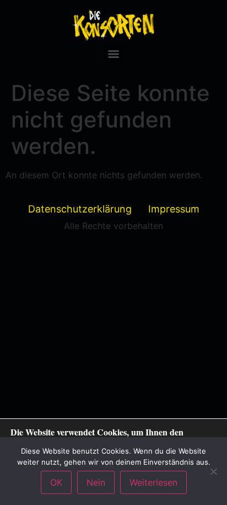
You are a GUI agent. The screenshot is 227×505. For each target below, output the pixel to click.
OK (56, 482)
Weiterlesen (153, 482)
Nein (96, 482)
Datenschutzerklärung (80, 209)
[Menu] (113, 54)
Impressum (173, 209)
